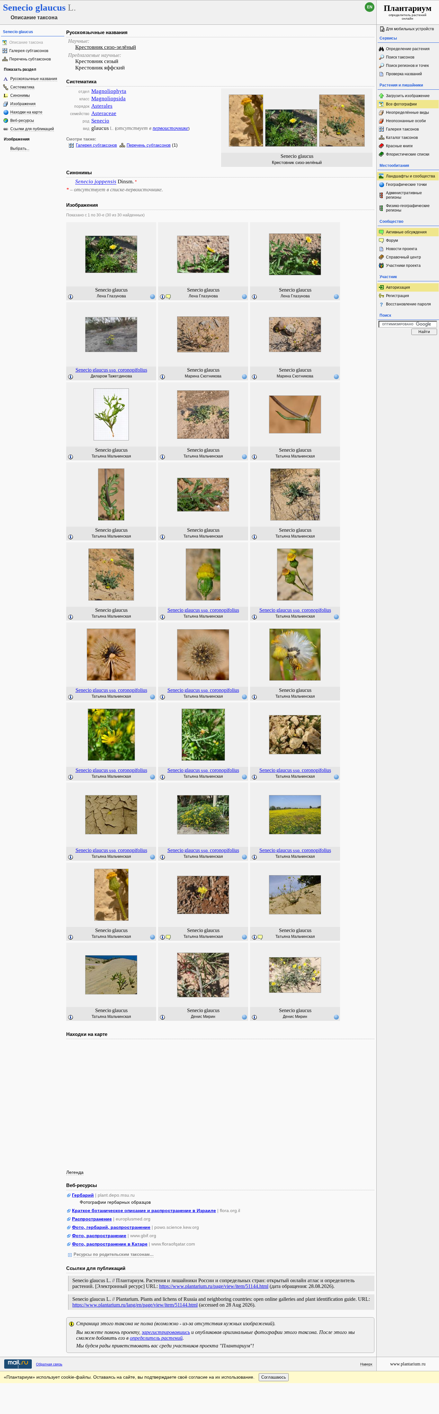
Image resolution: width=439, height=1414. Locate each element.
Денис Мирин (203, 1016)
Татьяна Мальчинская (111, 456)
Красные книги (399, 146)
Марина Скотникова (203, 376)
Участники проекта (403, 265)
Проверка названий (404, 74)
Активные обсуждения (406, 232)
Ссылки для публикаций (32, 129)
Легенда (75, 1172)
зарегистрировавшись (166, 1332)
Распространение (92, 1218)
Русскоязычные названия (33, 79)
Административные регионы (404, 195)
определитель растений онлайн (408, 12)
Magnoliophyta (108, 91)
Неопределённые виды (407, 112)
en (369, 7)
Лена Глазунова (111, 296)
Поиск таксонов (400, 57)
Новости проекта (401, 249)
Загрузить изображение (408, 96)
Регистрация (397, 296)
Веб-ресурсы (22, 120)
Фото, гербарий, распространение (111, 1227)
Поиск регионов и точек (407, 65)
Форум (392, 240)
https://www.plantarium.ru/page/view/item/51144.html (213, 1286)
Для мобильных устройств (410, 29)
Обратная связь (49, 1364)
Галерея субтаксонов (28, 51)
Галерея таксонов (402, 129)
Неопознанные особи (406, 121)
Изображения (23, 104)
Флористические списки (407, 154)
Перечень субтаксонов (30, 59)
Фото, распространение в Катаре (110, 1243)
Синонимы (20, 95)
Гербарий (83, 1195)
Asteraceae (103, 113)
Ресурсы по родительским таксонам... (114, 1254)
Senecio (100, 121)
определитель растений (156, 1338)
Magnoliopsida (108, 98)
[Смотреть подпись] (70, 297)
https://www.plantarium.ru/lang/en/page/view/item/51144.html (135, 1305)
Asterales (101, 106)
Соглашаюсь (273, 1377)
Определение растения (408, 49)
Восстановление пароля (408, 304)
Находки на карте (26, 112)
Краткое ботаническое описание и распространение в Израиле (144, 1210)
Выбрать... (19, 148)
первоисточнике (170, 128)
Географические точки (406, 184)
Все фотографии (401, 104)
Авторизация (398, 287)
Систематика (22, 87)
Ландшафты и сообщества (410, 176)
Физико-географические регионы (408, 208)
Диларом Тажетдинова (111, 376)
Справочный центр (403, 257)
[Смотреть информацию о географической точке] (152, 296)
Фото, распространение (99, 1235)
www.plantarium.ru (408, 1364)
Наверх (366, 1364)
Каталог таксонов (402, 137)
